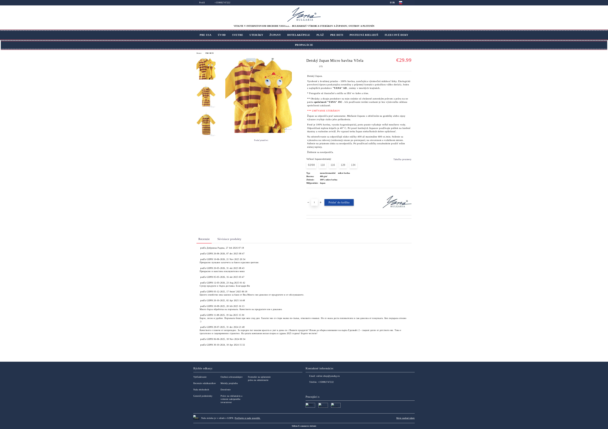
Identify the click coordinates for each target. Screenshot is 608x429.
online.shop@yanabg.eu (328, 376)
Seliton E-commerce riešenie (304, 426)
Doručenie (226, 389)
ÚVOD (222, 35)
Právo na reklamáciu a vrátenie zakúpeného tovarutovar (231, 399)
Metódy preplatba (229, 383)
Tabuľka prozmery (402, 159)
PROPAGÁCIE (304, 45)
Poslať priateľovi (261, 140)
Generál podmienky (202, 396)
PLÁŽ (320, 35)
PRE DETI (336, 35)
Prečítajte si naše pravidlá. (248, 418)
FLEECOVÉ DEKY (396, 35)
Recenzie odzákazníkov (204, 383)
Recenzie (204, 239)
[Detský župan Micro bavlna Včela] (258, 132)
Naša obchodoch (201, 389)
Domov (199, 53)
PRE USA (205, 35)
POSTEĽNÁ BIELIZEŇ (364, 35)
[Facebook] (308, 388)
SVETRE (237, 35)
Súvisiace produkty (229, 239)
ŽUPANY (275, 35)
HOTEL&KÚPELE (298, 35)
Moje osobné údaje (405, 418)
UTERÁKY (256, 35)
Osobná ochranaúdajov (232, 377)
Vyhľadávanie (200, 377)
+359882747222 (222, 2)
